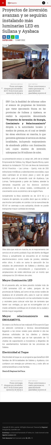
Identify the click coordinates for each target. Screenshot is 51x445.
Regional (44, 427)
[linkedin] (8, 37)
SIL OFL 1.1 (29, 438)
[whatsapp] (12, 37)
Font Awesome (7, 438)
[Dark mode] (47, 2)
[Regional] (12, 3)
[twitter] (17, 37)
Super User (7, 40)
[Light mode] (43, 2)
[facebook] (4, 37)
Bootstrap (5, 433)
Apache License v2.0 (9, 435)
